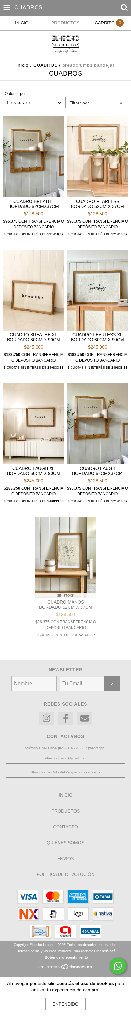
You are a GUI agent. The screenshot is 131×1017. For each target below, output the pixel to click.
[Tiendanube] (65, 969)
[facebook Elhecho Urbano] (65, 719)
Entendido (65, 1004)
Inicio (22, 65)
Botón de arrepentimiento (66, 957)
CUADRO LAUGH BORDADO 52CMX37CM (97, 471)
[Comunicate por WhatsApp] (118, 966)
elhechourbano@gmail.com (65, 758)
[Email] (84, 719)
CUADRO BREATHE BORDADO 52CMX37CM (33, 204)
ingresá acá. (106, 951)
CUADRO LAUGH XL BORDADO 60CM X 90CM (33, 471)
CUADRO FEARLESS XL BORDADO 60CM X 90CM (97, 337)
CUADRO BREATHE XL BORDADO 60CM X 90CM (33, 337)
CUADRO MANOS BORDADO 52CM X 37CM (65, 604)
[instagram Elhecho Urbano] (46, 719)
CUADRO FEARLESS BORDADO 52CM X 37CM (97, 204)
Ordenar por (15, 93)
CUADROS (45, 65)
